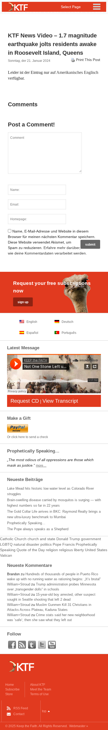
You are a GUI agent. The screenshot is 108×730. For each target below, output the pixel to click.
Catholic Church (13, 539)
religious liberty (71, 550)
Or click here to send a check (27, 437)
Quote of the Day (31, 550)
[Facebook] (12, 645)
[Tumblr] (32, 645)
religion (52, 550)
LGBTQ (6, 544)
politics (46, 544)
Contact (18, 714)
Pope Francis (64, 544)
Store (9, 694)
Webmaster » (78, 726)
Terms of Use (39, 694)
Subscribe (12, 689)
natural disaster (26, 544)
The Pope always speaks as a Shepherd (37, 529)
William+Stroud (18, 584)
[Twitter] (42, 645)
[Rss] (22, 645)
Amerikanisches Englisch (77, 72)
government (91, 539)
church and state (41, 539)
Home (9, 685)
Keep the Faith (27, 726)
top (44, 711)
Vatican (6, 555)
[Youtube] (52, 645)
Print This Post (88, 60)
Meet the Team (40, 689)
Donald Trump (68, 539)
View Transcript (60, 401)
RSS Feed (20, 708)
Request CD (24, 401)
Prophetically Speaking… (26, 523)
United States (96, 550)
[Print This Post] (73, 60)
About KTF (37, 685)
